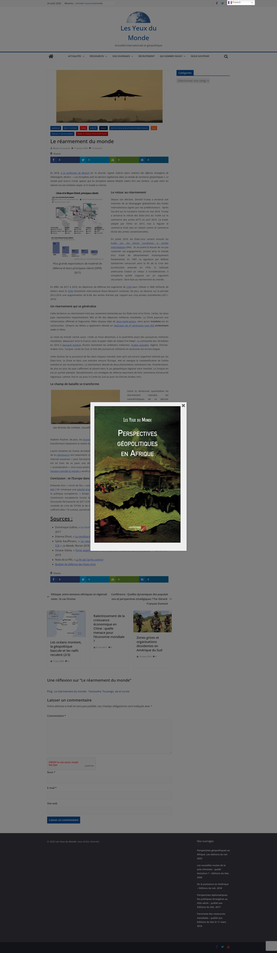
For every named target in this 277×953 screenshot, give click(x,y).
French (236, 2)
